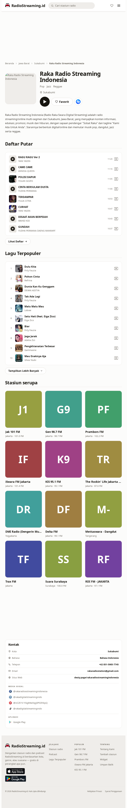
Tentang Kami (107, 749)
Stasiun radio (56, 749)
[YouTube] (116, 159)
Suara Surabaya (56, 581)
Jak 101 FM (12, 432)
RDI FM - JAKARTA (97, 581)
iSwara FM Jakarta (17, 482)
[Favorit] (112, 5)
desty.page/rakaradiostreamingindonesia (96, 677)
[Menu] (119, 5)
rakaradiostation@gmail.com (103, 670)
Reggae (57, 86)
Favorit (64, 102)
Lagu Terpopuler (57, 759)
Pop (42, 86)
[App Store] (15, 771)
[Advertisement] (63, 37)
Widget (103, 759)
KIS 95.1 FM (53, 482)
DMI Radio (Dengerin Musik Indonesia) (23, 531)
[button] (23, 409)
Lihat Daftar (16, 241)
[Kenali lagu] (78, 102)
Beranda (9, 63)
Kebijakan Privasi (94, 791)
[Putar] (45, 102)
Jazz (49, 86)
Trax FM (10, 581)
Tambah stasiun (108, 754)
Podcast (53, 754)
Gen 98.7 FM (53, 432)
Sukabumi (39, 63)
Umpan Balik (106, 764)
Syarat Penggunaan (113, 791)
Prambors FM (94, 432)
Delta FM (51, 531)
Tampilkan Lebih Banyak (23, 371)
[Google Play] (15, 779)
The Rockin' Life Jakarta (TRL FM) (103, 482)
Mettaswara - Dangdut (100, 531)
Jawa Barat (24, 63)
